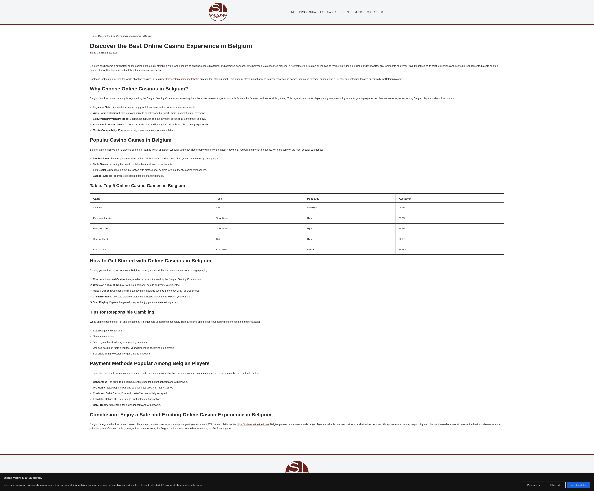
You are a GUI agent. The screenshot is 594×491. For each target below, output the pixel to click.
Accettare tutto (578, 485)
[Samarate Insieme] (218, 12)
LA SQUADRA (328, 12)
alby (94, 52)
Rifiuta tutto (555, 485)
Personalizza (533, 485)
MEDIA (359, 12)
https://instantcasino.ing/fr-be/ (181, 79)
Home (93, 36)
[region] (297, 482)
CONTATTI (373, 12)
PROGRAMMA (307, 12)
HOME (291, 12)
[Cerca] (382, 12)
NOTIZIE (345, 12)
